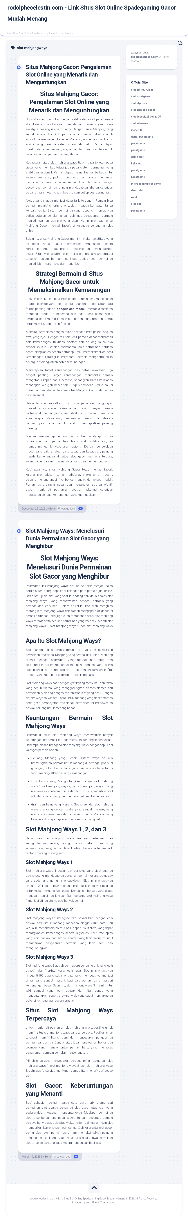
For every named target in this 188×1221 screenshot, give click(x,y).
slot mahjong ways (63, 162)
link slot (136, 163)
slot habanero (139, 123)
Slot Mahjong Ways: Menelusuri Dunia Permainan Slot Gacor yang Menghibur (67, 538)
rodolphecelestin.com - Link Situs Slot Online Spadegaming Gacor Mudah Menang (91, 13)
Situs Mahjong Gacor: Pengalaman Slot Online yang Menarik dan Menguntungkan (68, 74)
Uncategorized (66, 508)
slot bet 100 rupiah (142, 89)
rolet (134, 197)
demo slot (137, 156)
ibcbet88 (136, 130)
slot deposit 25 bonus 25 (146, 116)
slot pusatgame (140, 96)
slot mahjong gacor (143, 109)
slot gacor (78, 456)
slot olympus (139, 103)
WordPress (92, 1202)
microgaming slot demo (146, 183)
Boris (52, 508)
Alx (114, 1202)
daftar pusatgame (142, 136)
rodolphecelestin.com (144, 56)
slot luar (136, 203)
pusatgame (138, 143)
